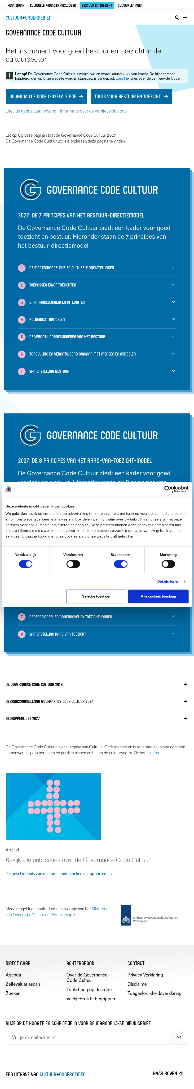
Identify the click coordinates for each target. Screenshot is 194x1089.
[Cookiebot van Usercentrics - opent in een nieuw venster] (168, 489)
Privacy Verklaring (145, 975)
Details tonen (168, 581)
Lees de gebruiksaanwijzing (31, 111)
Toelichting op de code (89, 989)
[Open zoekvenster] (177, 17)
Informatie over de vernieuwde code (93, 111)
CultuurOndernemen (29, 17)
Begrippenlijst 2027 (23, 718)
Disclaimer (138, 984)
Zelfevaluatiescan (23, 984)
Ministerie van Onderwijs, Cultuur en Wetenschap (57, 912)
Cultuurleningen (130, 5)
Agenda (13, 975)
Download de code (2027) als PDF (42, 96)
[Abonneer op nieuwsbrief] (174, 1037)
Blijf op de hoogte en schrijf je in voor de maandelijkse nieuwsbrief (78, 1023)
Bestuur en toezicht (97, 5)
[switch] (73, 564)
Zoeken (13, 993)
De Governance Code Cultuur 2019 (34, 684)
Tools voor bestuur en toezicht (127, 96)
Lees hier (123, 78)
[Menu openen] (184, 17)
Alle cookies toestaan (158, 596)
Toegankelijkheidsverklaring (154, 993)
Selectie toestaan (96, 596)
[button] (97, 268)
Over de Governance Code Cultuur (86, 977)
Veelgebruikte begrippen (90, 999)
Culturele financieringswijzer (53, 5)
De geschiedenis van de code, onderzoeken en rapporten (56, 873)
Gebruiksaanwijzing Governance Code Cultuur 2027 (49, 701)
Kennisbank (16, 5)
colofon (152, 753)
